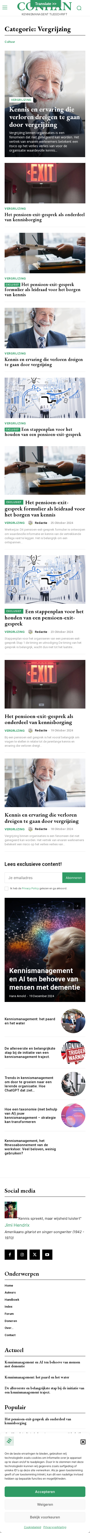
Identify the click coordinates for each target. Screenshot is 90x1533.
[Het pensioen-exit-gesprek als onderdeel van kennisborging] (45, 183)
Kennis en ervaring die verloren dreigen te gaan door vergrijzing (44, 117)
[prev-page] (69, 905)
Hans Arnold (17, 996)
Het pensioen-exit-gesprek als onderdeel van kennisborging (45, 217)
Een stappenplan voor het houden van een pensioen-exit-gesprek (43, 431)
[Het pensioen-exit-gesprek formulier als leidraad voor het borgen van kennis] (45, 253)
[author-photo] (31, 522)
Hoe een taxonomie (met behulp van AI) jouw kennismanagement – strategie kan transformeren (31, 1115)
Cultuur (10, 42)
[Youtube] (47, 1255)
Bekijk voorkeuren (45, 1517)
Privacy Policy (30, 888)
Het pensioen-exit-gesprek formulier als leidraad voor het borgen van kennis (43, 289)
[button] (83, 1442)
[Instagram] (22, 1255)
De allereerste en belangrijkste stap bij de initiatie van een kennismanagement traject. (30, 1052)
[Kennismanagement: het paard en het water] (73, 1021)
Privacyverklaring (54, 1527)
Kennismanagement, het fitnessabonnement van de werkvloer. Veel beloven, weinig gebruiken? (30, 1147)
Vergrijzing (21, 100)
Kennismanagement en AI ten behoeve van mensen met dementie (44, 979)
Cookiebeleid (32, 1527)
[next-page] (77, 905)
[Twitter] (35, 1255)
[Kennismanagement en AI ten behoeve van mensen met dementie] (45, 950)
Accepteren (45, 1491)
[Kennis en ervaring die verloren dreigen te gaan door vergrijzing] (45, 328)
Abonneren (74, 878)
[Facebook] (10, 1255)
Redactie (41, 523)
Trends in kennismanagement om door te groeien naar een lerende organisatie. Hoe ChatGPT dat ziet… (29, 1084)
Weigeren (45, 1504)
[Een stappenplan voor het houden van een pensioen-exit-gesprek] (45, 398)
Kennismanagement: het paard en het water (37, 1377)
